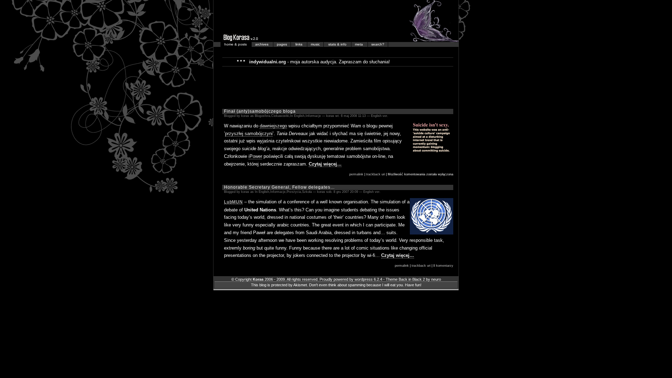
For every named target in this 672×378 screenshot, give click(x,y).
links (299, 44)
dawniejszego (273, 125)
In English (297, 116)
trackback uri (375, 174)
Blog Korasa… (336, 21)
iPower (255, 156)
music (315, 44)
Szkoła (307, 192)
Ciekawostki (280, 116)
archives (262, 44)
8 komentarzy (443, 265)
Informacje (313, 116)
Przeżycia (294, 192)
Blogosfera (262, 116)
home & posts (236, 44)
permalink (356, 174)
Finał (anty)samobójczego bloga (260, 111)
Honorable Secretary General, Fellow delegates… (279, 187)
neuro (436, 279)
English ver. (379, 116)
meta (359, 44)
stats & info (338, 44)
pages (282, 44)
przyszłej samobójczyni (249, 133)
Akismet (300, 285)
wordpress (364, 279)
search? (377, 44)
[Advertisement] (337, 87)
